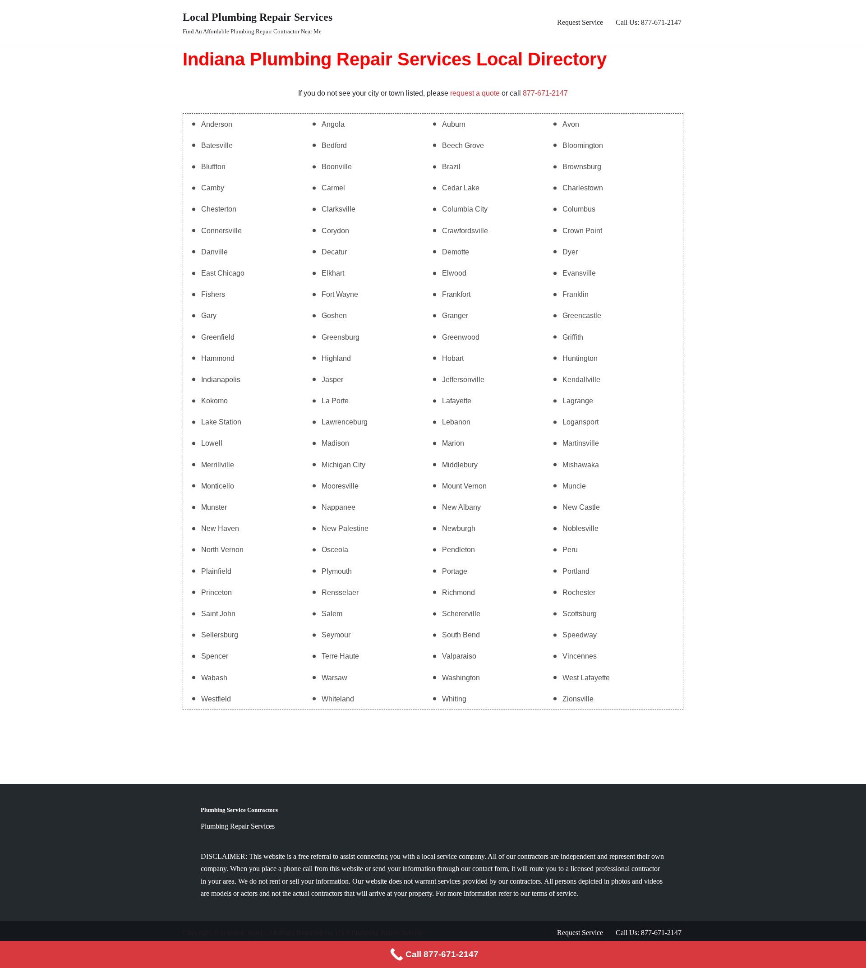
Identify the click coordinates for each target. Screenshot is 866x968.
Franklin (575, 294)
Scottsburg (579, 614)
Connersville (221, 231)
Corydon (335, 231)
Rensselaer (340, 592)
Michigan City (343, 465)
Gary (208, 315)
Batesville (217, 145)
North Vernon (222, 549)
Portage (454, 571)
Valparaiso (459, 656)
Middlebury (460, 465)
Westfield (216, 699)
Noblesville (580, 528)
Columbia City (465, 209)
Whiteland (338, 699)
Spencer (214, 656)
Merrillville (217, 465)
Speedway (579, 635)
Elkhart (333, 273)
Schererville (461, 614)
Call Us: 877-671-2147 (649, 22)
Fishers (213, 294)
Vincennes (579, 656)
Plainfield (216, 571)
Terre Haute (340, 656)
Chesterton (218, 209)
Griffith (572, 337)
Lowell (211, 443)
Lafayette (456, 401)
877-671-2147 (545, 93)
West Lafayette (586, 678)
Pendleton (458, 549)
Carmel (333, 188)
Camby (212, 188)
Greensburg (340, 337)
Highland (336, 358)
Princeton (216, 592)
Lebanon (456, 422)
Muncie (574, 486)
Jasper (332, 379)
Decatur (334, 252)
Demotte (455, 252)
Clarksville (338, 209)
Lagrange (577, 401)
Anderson (216, 124)
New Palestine (345, 528)
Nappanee (338, 507)
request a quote (475, 93)
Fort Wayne (340, 294)
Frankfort (456, 294)
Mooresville (340, 486)
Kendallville (581, 379)
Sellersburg (219, 635)
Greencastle (581, 315)
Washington (461, 678)
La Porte (335, 401)
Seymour (336, 635)
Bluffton (213, 167)
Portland (576, 571)
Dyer (570, 252)
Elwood (454, 273)
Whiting (454, 699)
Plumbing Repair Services (238, 826)
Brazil (451, 167)
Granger (455, 315)
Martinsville (580, 443)
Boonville (337, 167)
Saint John (218, 614)
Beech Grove (463, 145)
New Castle (581, 507)
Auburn (453, 124)
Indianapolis (220, 379)
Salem (332, 614)
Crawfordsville (465, 231)
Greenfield (218, 337)
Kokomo (214, 401)
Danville (214, 252)
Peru (570, 549)
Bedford (334, 145)
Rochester (578, 592)
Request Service (580, 22)
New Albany (461, 507)
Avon (570, 124)
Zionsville (578, 699)
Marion (453, 443)
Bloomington (582, 145)
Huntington (580, 358)
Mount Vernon (464, 486)
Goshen (334, 315)
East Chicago (222, 273)
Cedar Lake (460, 188)
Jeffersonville (463, 379)
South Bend (461, 635)
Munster (214, 507)
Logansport (580, 422)
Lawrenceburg (345, 422)
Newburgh (458, 528)
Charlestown (582, 188)
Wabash (214, 678)
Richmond (458, 592)
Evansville (579, 273)
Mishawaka (580, 465)
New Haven (220, 528)
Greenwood (460, 337)
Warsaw (334, 678)
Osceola (335, 549)
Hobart (453, 358)
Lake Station (221, 422)
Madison (335, 443)
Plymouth (337, 571)
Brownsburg (581, 167)
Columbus (578, 209)
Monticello (217, 486)
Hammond (218, 358)
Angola (333, 124)
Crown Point (582, 231)
